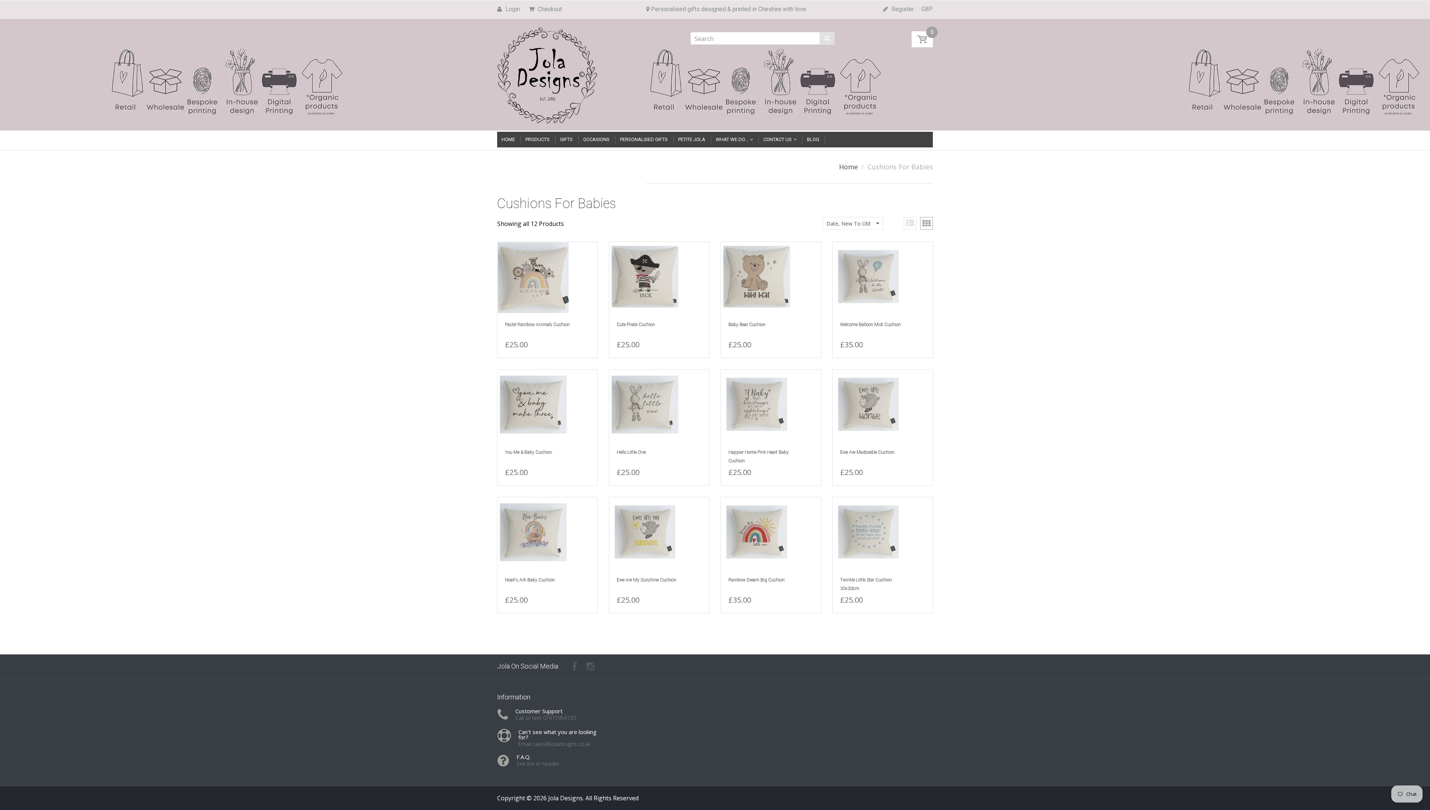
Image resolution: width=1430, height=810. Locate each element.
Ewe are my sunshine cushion (646, 580)
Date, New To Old (848, 223)
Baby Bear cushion (747, 324)
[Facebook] (574, 666)
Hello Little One (631, 452)
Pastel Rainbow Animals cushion (537, 324)
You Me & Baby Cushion (528, 452)
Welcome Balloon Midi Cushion (870, 324)
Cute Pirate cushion (636, 324)
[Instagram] (590, 666)
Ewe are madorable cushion (867, 452)
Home (848, 166)
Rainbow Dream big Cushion (756, 580)
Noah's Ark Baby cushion (530, 580)
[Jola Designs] (547, 73)
